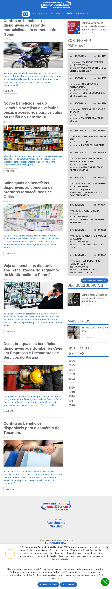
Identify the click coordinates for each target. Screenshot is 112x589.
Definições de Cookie (48, 584)
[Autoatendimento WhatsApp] (105, 582)
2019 (71, 391)
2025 (71, 365)
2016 (71, 405)
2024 (71, 369)
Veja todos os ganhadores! (94, 280)
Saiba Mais (10, 91)
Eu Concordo (69, 584)
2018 (71, 396)
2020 (71, 387)
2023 (71, 374)
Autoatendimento (41, 13)
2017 (71, 400)
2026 (71, 360)
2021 (71, 383)
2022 (71, 378)
